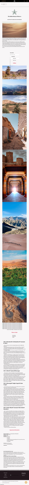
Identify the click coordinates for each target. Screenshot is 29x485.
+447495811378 (23, 473)
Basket (5, 474)
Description (14, 335)
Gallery (13, 337)
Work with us (5, 477)
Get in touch (5, 467)
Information (14, 336)
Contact (5, 475)
